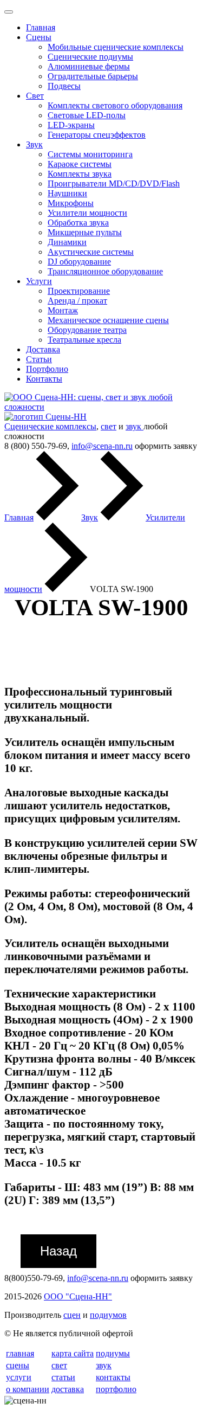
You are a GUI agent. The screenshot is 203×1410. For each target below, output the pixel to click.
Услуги (39, 281)
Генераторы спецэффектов (97, 134)
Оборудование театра (87, 329)
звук (134, 426)
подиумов (108, 1314)
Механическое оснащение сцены (108, 320)
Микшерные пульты (85, 232)
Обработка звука (78, 222)
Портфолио (47, 369)
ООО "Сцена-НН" (78, 1296)
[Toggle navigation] (8, 12)
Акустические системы (91, 251)
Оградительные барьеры (93, 76)
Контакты (44, 378)
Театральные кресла (84, 339)
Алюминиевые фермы (89, 66)
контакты (113, 1377)
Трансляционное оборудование (105, 271)
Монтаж (63, 310)
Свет (35, 95)
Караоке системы (80, 164)
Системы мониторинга (90, 154)
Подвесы (64, 86)
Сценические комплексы (50, 426)
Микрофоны (71, 203)
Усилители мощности (87, 212)
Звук (34, 144)
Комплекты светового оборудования (115, 105)
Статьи (39, 359)
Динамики (67, 242)
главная (20, 1353)
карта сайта (72, 1353)
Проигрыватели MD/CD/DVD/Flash (114, 183)
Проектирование (79, 290)
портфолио (116, 1389)
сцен (72, 1314)
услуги (18, 1377)
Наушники (67, 193)
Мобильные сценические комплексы (116, 46)
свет (108, 426)
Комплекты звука (80, 173)
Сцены (38, 37)
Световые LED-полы (87, 115)
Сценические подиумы (90, 56)
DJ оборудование (79, 261)
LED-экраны (71, 125)
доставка (67, 1389)
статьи (63, 1377)
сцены (17, 1365)
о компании (27, 1389)
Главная (40, 27)
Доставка (43, 349)
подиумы (113, 1353)
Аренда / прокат (77, 300)
